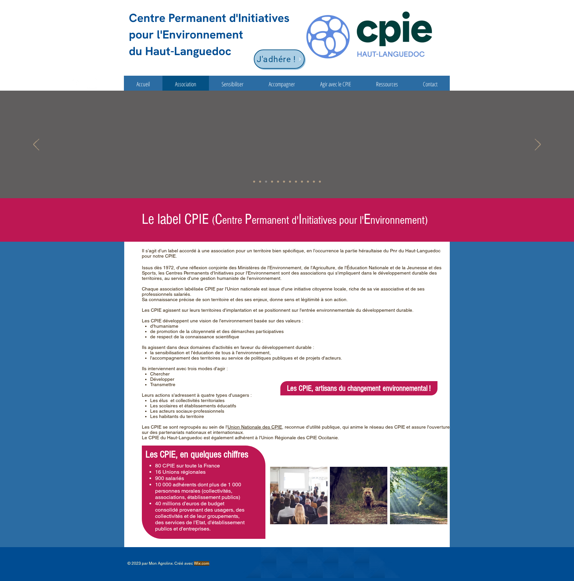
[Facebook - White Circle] (77, 84)
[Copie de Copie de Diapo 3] (254, 182)
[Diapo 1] (260, 182)
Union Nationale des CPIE (255, 427)
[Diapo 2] (266, 182)
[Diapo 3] (272, 182)
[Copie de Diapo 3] (284, 182)
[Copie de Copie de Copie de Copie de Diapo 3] (290, 182)
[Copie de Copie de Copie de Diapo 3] (314, 182)
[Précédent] (35, 144)
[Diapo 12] (320, 182)
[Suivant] (539, 144)
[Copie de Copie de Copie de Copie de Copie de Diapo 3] (278, 182)
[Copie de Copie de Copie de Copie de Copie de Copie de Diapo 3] (302, 182)
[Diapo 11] (308, 182)
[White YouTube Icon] (92, 84)
